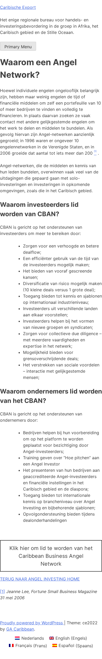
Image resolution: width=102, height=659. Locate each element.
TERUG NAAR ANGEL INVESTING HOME (40, 579)
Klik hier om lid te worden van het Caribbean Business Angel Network (51, 556)
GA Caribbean (20, 629)
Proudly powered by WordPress (32, 622)
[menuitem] (29, 638)
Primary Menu (18, 46)
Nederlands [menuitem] (32, 638)
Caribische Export (18, 7)
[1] (2, 591)
